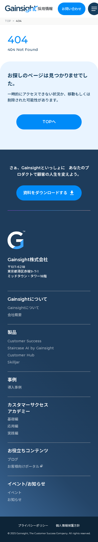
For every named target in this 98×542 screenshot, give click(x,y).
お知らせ (15, 499)
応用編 (13, 426)
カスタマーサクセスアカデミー (28, 408)
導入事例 (15, 387)
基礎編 (13, 419)
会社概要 (15, 315)
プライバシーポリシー (33, 525)
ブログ (13, 459)
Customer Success (24, 341)
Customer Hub (21, 355)
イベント (15, 492)
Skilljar (14, 362)
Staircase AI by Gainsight (31, 348)
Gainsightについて (23, 308)
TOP (8, 21)
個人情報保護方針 (68, 525)
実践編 (13, 433)
